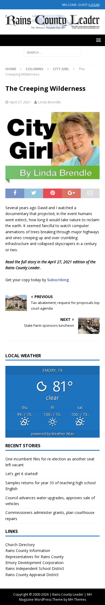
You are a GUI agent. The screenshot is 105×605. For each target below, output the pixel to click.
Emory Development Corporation (34, 562)
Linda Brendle (49, 102)
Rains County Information (27, 550)
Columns (34, 68)
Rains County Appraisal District (32, 574)
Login (94, 5)
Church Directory (20, 544)
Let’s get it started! (21, 473)
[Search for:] (53, 52)
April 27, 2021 (20, 102)
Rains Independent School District (34, 568)
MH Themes (77, 599)
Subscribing (58, 279)
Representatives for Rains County (34, 556)
